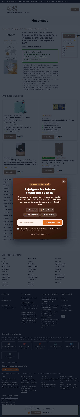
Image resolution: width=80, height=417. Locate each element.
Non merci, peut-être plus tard (40, 234)
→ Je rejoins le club (52, 223)
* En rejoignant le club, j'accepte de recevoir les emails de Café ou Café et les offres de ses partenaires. (40, 229)
